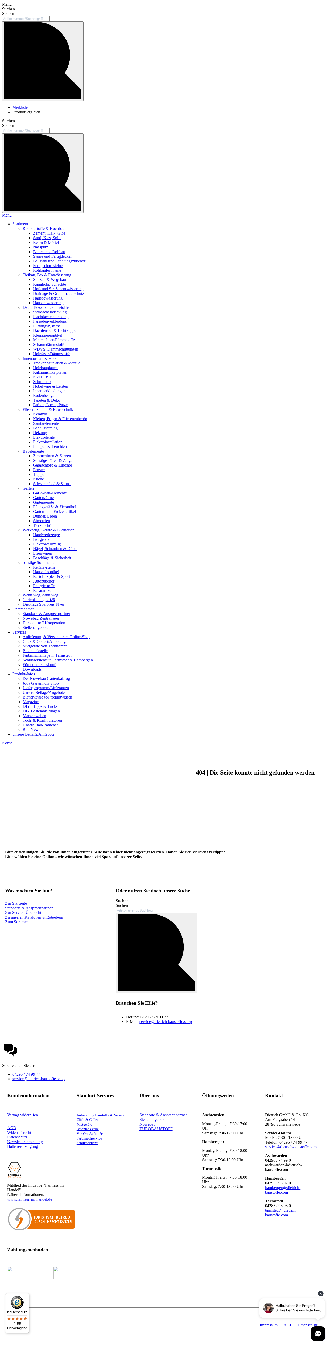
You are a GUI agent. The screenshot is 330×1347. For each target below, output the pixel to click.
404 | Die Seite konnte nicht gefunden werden (255, 772)
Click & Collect (88, 1120)
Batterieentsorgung (22, 1146)
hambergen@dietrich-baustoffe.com (282, 1189)
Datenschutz (308, 1325)
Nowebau (147, 1124)
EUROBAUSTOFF (156, 1129)
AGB (11, 1128)
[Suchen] (43, 61)
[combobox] (26, 18)
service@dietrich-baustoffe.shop (165, 1021)
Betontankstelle (88, 1129)
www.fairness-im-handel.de (29, 1199)
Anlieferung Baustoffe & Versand (101, 1115)
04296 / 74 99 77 (26, 1074)
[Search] (43, 173)
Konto (7, 743)
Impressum (269, 1325)
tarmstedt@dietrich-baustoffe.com (281, 1212)
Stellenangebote (152, 1119)
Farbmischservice (89, 1138)
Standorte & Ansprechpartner (163, 1115)
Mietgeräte (84, 1124)
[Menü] (26, 1296)
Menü (7, 215)
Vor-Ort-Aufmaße (90, 1134)
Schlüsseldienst (87, 1143)
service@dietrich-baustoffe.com (291, 1147)
